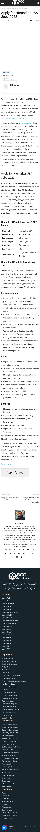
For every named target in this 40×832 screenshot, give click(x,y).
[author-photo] (20, 520)
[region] (20, 814)
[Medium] (29, 550)
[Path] (6, 553)
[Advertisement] (20, 50)
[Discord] (17, 584)
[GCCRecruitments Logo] (20, 576)
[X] (33, 553)
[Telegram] (18, 588)
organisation (27, 123)
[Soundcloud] (15, 553)
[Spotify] (20, 553)
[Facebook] (15, 550)
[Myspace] (33, 550)
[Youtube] (22, 557)
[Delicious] (13, 584)
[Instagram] (20, 550)
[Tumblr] (29, 553)
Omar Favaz (20, 523)
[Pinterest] (11, 553)
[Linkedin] (24, 550)
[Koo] (25, 584)
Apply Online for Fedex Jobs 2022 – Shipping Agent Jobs (31, 500)
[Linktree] (34, 588)
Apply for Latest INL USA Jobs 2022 (10, 499)
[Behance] (6, 550)
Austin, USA (9, 75)
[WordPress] (18, 557)
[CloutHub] (11, 550)
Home (3, 8)
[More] (25, 25)
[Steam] (24, 553)
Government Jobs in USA (15, 118)
